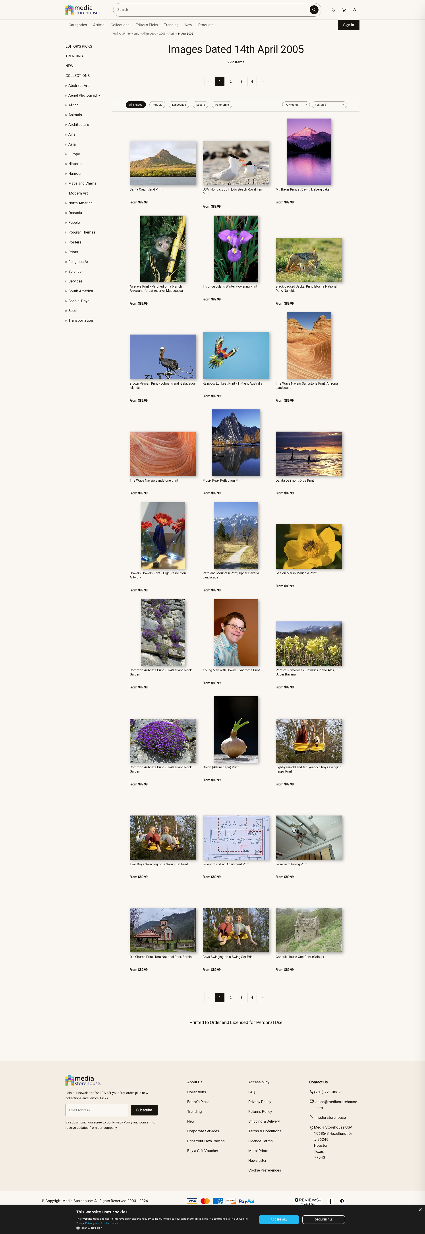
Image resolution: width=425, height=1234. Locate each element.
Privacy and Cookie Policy (101, 1223)
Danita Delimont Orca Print (295, 481)
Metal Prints (258, 1150)
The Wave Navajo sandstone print (154, 481)
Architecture (78, 124)
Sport (72, 310)
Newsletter (257, 1160)
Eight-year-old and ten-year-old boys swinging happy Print (308, 769)
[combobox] (212, 10)
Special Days (78, 301)
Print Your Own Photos (206, 1141)
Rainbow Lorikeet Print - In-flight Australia (232, 383)
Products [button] (206, 25)
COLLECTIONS (78, 75)
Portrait (157, 104)
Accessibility (258, 1082)
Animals (75, 115)
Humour (75, 173)
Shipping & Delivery (264, 1121)
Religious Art (79, 261)
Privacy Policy (259, 1102)
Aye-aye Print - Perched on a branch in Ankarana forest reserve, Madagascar (157, 289)
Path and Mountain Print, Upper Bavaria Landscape (231, 575)
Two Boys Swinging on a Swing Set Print (159, 864)
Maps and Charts (82, 183)
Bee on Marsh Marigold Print (296, 573)
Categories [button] (78, 25)
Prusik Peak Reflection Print (222, 481)
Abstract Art (78, 85)
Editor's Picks (147, 25)
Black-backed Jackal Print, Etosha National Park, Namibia (306, 289)
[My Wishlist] (333, 10)
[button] (164, 1228)
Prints (73, 252)
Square (200, 104)
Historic (74, 164)
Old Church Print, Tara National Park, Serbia (161, 957)
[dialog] (212, 1219)
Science (74, 271)
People (74, 222)
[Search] (314, 9)
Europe (74, 154)
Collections (120, 25)
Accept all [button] (279, 1219)
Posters (74, 242)
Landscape (179, 104)
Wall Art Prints (121, 33)
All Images (149, 33)
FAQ (251, 1092)
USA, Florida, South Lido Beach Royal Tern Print (233, 192)
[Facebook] (330, 1203)
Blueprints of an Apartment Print (226, 864)
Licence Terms (260, 1141)
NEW (69, 66)
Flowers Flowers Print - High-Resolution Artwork (158, 575)
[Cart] (344, 10)
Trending (171, 25)
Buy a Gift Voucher (202, 1150)
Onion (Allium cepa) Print (221, 767)
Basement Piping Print (291, 864)
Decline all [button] (324, 1219)
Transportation (80, 320)
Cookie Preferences (264, 1170)
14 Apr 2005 (185, 33)
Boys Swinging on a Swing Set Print (228, 957)
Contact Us (318, 1082)
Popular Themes (81, 232)
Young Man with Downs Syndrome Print (231, 670)
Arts (71, 134)
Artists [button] (98, 25)
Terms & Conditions (264, 1131)
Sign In (348, 25)
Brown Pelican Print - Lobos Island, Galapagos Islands (163, 386)
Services (75, 281)
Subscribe (144, 1110)
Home (135, 33)
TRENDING (74, 56)
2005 (162, 33)
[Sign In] (354, 10)
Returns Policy (260, 1111)
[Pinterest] (342, 1203)
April (171, 33)
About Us (195, 1082)
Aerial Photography (84, 95)
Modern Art (78, 193)
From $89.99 (139, 202)
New (188, 25)
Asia (72, 144)
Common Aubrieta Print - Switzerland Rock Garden (161, 672)
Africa (73, 105)
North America (80, 203)
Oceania (75, 212)
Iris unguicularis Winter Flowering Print (230, 286)
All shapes (135, 104)
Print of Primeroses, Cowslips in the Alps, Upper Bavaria (305, 672)
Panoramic (222, 104)
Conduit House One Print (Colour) (300, 957)
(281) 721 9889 (327, 1092)
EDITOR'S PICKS (79, 46)
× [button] (420, 1210)
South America (80, 291)
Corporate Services (203, 1131)
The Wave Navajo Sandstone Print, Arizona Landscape (307, 386)
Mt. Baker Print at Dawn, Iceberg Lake (302, 189)
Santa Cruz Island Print (146, 189)
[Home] (86, 10)
